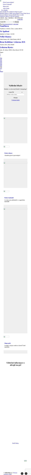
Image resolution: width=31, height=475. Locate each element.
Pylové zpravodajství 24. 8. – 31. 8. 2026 (15, 376)
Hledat (17, 22)
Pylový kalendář (9, 197)
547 (1, 68)
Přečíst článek (15, 389)
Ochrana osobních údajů (10, 473)
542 (1, 61)
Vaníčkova (4, 26)
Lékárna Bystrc (6, 47)
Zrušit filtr (20, 19)
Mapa (1, 71)
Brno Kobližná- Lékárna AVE (12, 42)
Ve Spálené (4, 31)
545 (1, 65)
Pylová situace (8, 153)
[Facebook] (22, 473)
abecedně (15, 24)
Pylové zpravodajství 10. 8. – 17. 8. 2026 (15, 421)
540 (1, 58)
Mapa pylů (7, 343)
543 (1, 62)
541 (1, 59)
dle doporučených (7, 24)
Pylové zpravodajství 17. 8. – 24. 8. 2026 (15, 399)
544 (1, 64)
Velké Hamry (5, 37)
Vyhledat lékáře (15, 100)
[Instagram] (26, 473)
